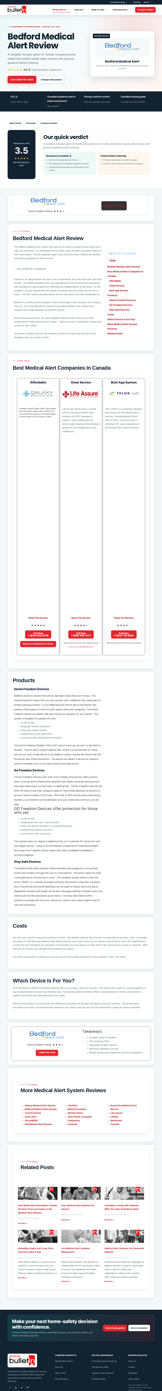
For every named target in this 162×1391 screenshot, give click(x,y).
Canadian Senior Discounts (103, 1373)
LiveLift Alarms (33, 1113)
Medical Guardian (77, 1109)
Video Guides (133, 1379)
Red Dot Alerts (75, 1113)
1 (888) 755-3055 (114, 205)
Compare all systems (51, 79)
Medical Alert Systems (64, 1361)
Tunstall (114, 1124)
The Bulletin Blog (117, 2)
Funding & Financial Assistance (104, 1361)
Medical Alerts (59, 9)
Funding (136, 2)
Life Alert (72, 1105)
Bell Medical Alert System (38, 1124)
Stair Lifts (78, 9)
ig (16, 1387)
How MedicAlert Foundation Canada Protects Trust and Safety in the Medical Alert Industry (37, 1209)
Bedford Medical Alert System (41, 1109)
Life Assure (116, 1113)
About (146, 2)
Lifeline (114, 1116)
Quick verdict (15, 123)
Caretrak (72, 1124)
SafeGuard (116, 1120)
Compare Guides (145, 9)
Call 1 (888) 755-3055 (22, 79)
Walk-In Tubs (98, 9)
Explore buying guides (115, 1328)
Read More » (22, 1223)
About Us (132, 1361)
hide (113, 260)
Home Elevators (120, 9)
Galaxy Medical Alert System (40, 1105)
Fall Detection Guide (100, 1367)
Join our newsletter (139, 1328)
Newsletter (132, 1373)
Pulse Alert (31, 1116)
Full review (30, 123)
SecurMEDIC (31, 1120)
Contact (131, 1367)
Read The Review (38, 618)
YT (27, 1387)
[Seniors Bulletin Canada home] (22, 1360)
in (21, 1387)
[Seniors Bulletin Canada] (18, 10)
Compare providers (48, 123)
